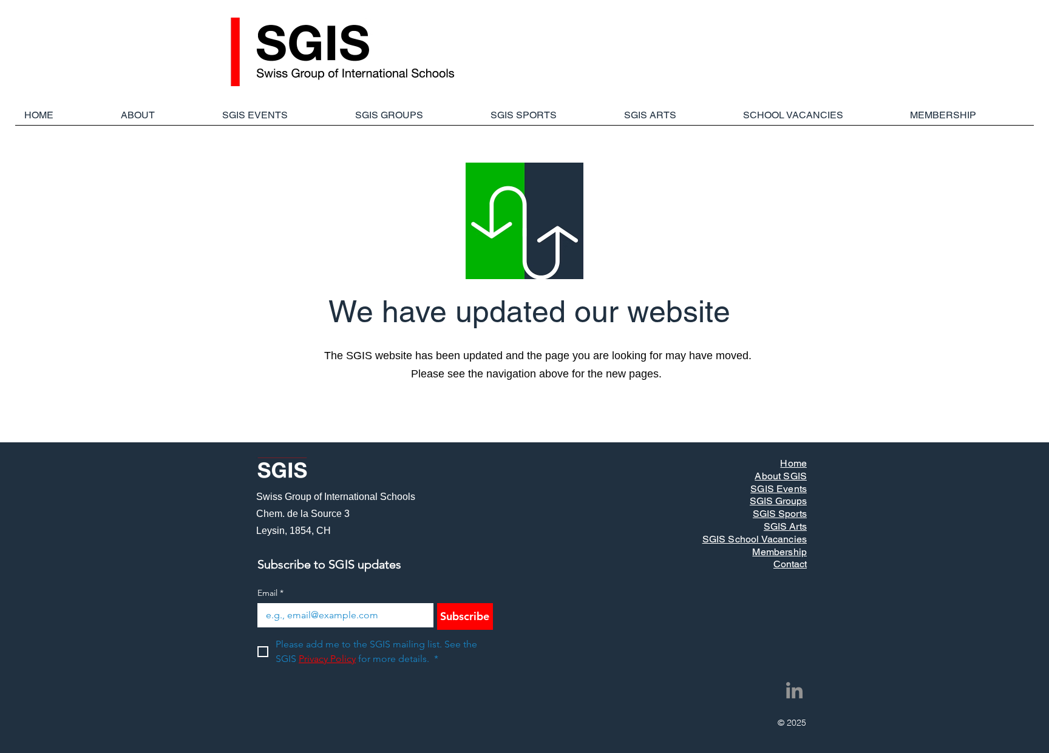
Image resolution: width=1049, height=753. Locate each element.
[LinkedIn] (794, 690)
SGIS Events (778, 489)
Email (270, 593)
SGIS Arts (785, 526)
